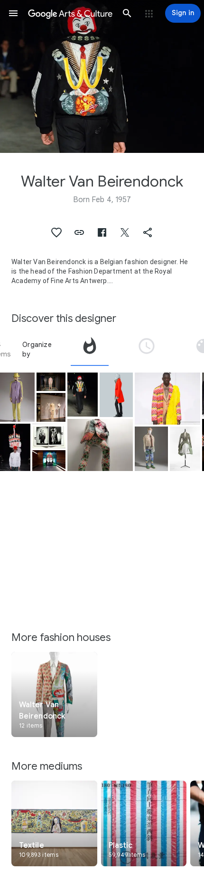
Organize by (37, 349)
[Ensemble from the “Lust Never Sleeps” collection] (17, 397)
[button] (13, 13)
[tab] (90, 349)
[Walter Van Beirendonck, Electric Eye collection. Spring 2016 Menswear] (51, 382)
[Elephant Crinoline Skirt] (185, 449)
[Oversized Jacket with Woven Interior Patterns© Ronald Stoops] (100, 445)
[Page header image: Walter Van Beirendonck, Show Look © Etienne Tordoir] (102, 76)
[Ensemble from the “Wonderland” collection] (151, 449)
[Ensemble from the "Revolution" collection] (116, 395)
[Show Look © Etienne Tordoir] (15, 447)
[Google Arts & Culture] (70, 13)
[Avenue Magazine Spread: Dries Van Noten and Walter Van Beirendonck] (48, 436)
